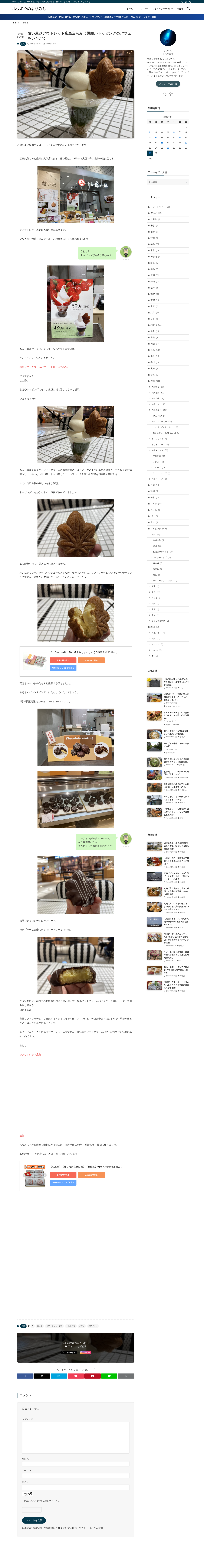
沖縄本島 (158, 540)
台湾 (155, 485)
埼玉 (154, 263)
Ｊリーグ (159, 467)
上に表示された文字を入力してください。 (42, 1501)
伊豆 (156, 592)
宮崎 (154, 375)
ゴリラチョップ (162, 557)
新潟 (155, 275)
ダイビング (159, 528)
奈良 (154, 319)
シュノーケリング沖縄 (165, 580)
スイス (155, 510)
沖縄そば (158, 393)
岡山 (155, 343)
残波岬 (157, 563)
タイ (154, 522)
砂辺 (157, 546)
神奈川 (155, 256)
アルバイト (158, 633)
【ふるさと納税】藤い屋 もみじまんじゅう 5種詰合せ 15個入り (84, 652)
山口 (155, 356)
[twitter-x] (182, 1)
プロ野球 (159, 456)
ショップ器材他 (160, 621)
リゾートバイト (160, 207)
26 (168, 148)
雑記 (155, 627)
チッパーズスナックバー (165, 427)
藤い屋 (39, 1326)
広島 (23, 44)
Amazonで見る (91, 660)
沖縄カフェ (158, 404)
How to (157, 650)
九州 (155, 603)
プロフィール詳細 (168, 84)
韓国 (154, 491)
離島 (156, 575)
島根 (154, 337)
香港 (155, 497)
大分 (154, 368)
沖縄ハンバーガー (162, 421)
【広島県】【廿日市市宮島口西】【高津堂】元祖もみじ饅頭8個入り (86, 1167)
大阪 (154, 306)
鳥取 (155, 331)
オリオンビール (160, 444)
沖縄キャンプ (160, 450)
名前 (25, 1459)
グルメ (156, 213)
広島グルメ (92, 1326)
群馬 (154, 269)
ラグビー (158, 462)
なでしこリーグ (161, 473)
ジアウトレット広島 (54, 1326)
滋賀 (155, 294)
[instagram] (186, 1)
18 (162, 142)
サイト (25, 1482)
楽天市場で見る (63, 660)
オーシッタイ (159, 439)
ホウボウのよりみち (29, 8)
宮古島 (157, 569)
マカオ (156, 503)
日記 (156, 638)
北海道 (155, 219)
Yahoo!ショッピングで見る (63, 668)
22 (186, 142)
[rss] (190, 1)
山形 (154, 232)
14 (180, 137)
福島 (155, 244)
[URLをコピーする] (126, 1376)
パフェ (82, 1326)
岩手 (154, 225)
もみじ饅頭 (70, 1326)
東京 (155, 250)
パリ (154, 516)
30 (150, 153)
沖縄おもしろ (159, 479)
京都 (155, 300)
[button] (25, 1376)
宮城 (154, 238)
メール (26, 1470)
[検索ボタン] (188, 8)
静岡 (155, 281)
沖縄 (155, 381)
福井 (154, 288)
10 (156, 137)
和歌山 (156, 325)
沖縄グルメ (159, 410)
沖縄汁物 (158, 398)
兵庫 (155, 312)
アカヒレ (157, 644)
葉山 (155, 586)
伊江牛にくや (160, 416)
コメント (27, 1419)
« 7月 (149, 159)
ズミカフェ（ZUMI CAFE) (166, 433)
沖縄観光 (158, 387)
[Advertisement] (76, 1289)
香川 (155, 362)
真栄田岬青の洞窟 (163, 552)
